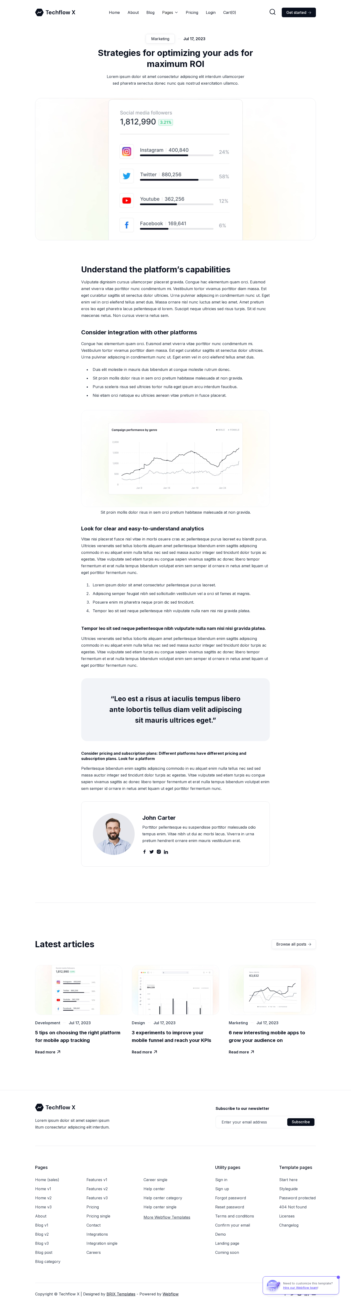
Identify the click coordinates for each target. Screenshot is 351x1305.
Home (114, 12)
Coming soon (227, 1252)
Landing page (227, 1243)
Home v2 (43, 1198)
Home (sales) (47, 1180)
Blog (150, 12)
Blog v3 (42, 1243)
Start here (288, 1180)
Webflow (171, 1294)
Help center (154, 1189)
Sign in (221, 1180)
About (133, 12)
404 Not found (293, 1207)
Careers (93, 1252)
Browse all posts (293, 944)
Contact (93, 1225)
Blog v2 (42, 1234)
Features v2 (97, 1189)
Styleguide (288, 1189)
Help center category (163, 1198)
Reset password (229, 1207)
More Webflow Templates (167, 1217)
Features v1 (96, 1180)
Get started (298, 12)
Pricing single (98, 1216)
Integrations (97, 1234)
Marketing (160, 38)
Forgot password (230, 1198)
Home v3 (43, 1207)
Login (211, 12)
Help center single (160, 1207)
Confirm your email (232, 1225)
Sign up (222, 1189)
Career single (155, 1180)
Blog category (47, 1261)
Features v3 (97, 1198)
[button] (170, 12)
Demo (220, 1234)
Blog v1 (41, 1225)
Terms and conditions (234, 1216)
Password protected (297, 1198)
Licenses (287, 1216)
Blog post (43, 1252)
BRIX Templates (120, 1294)
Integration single (101, 1243)
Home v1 (43, 1189)
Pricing (192, 12)
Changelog (288, 1225)
